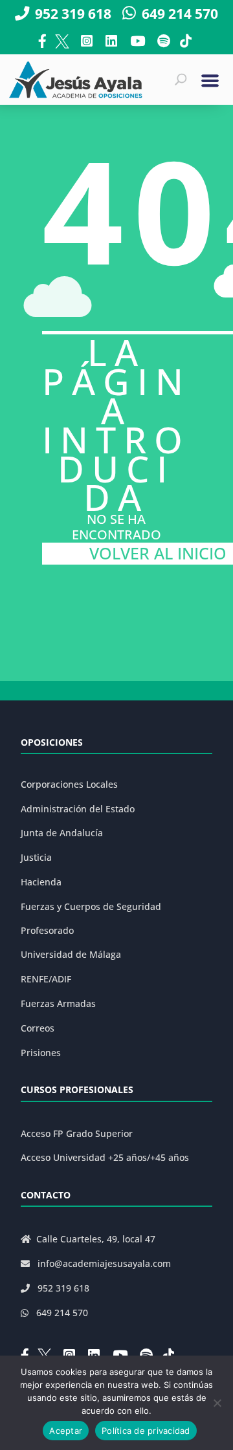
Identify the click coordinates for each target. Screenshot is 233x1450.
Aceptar (65, 1430)
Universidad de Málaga (71, 954)
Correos (37, 1028)
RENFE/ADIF (46, 979)
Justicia (36, 857)
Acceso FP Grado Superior (77, 1133)
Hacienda (41, 882)
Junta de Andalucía (62, 833)
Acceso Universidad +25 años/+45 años (105, 1157)
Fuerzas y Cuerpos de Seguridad (91, 906)
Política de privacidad (146, 1430)
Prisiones (41, 1052)
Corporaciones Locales (69, 784)
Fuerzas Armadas (58, 1003)
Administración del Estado (78, 809)
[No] (216, 1402)
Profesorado (47, 930)
